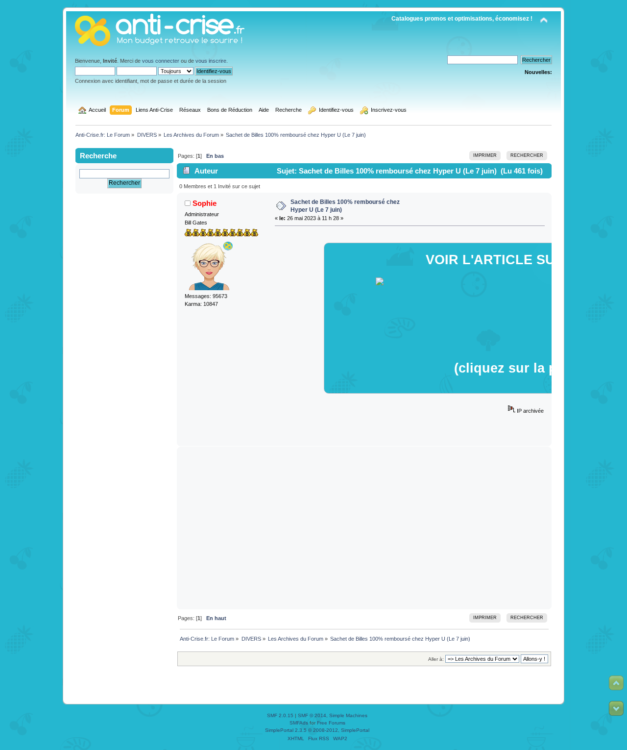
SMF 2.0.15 (280, 715)
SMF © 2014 (312, 715)
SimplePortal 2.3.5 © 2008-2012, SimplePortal (317, 730)
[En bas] (616, 708)
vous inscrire (210, 61)
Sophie (205, 203)
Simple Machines (348, 715)
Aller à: (436, 659)
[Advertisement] (364, 528)
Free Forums (331, 722)
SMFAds (298, 722)
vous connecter (160, 61)
